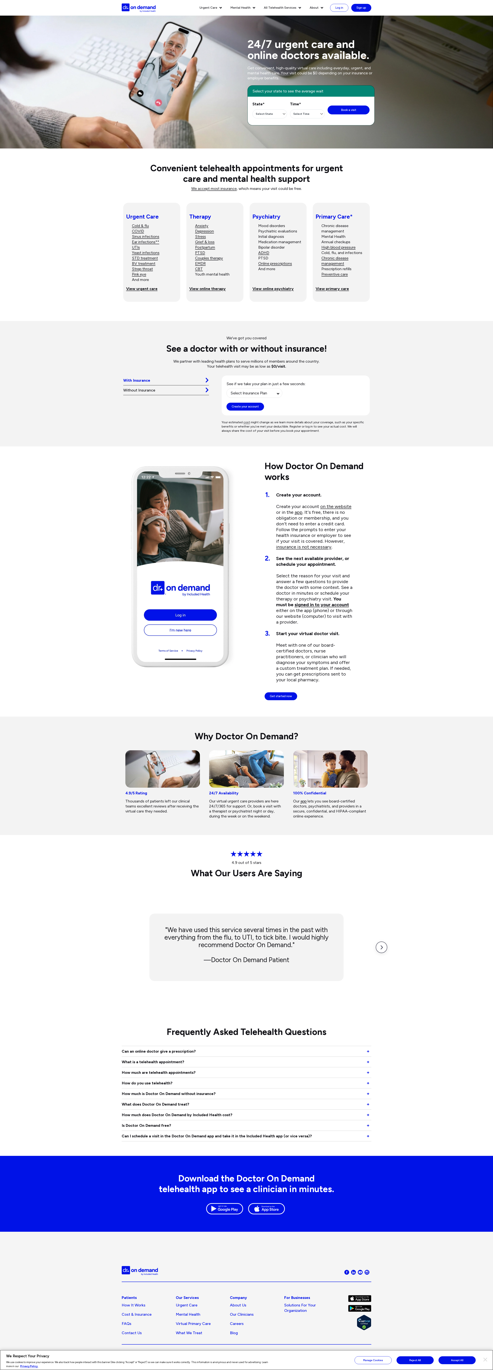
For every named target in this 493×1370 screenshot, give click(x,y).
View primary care (332, 288)
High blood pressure (338, 247)
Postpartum (205, 247)
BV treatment (143, 263)
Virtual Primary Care (193, 1323)
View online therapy (207, 288)
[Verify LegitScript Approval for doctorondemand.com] (359, 1322)
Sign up (361, 7)
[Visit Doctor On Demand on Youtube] (360, 1272)
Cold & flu (140, 225)
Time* (295, 104)
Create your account (245, 406)
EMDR (200, 263)
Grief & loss (205, 242)
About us (238, 1305)
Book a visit (348, 110)
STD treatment (145, 258)
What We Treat (189, 1333)
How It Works (133, 1305)
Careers (237, 1323)
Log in (339, 7)
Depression (204, 231)
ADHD (263, 252)
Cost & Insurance (137, 1314)
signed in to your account (322, 604)
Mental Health (241, 7)
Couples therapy (209, 258)
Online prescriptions (275, 263)
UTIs (136, 247)
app (298, 512)
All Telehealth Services (280, 7)
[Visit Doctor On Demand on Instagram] (367, 1272)
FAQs (126, 1323)
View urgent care (142, 288)
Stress (200, 236)
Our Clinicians (242, 1314)
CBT (199, 269)
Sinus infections (145, 236)
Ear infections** (145, 242)
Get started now (281, 696)
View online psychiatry (273, 288)
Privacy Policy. (29, 1366)
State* (258, 104)
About (314, 7)
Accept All (457, 1360)
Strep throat (142, 269)
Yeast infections (145, 252)
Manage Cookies (373, 1360)
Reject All (415, 1360)
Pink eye (139, 274)
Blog (234, 1333)
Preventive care (334, 274)
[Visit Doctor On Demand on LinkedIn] (353, 1272)
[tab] (166, 380)
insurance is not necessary (303, 547)
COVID (138, 231)
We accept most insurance (214, 188)
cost (246, 422)
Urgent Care (208, 7)
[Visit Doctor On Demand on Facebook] (346, 1272)
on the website (335, 506)
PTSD (200, 252)
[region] (246, 1360)
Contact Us (132, 1333)
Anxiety (201, 225)
